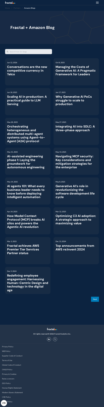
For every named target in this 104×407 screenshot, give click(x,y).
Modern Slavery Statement (12, 392)
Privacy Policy (7, 346)
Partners (17, 8)
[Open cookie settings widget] (4, 403)
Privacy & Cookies (9, 374)
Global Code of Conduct (11, 365)
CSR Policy (6, 397)
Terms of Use (7, 360)
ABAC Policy (7, 402)
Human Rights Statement (12, 388)
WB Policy (6, 351)
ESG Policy (6, 383)
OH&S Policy (7, 369)
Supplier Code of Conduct (12, 356)
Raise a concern (8, 379)
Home (7, 8)
